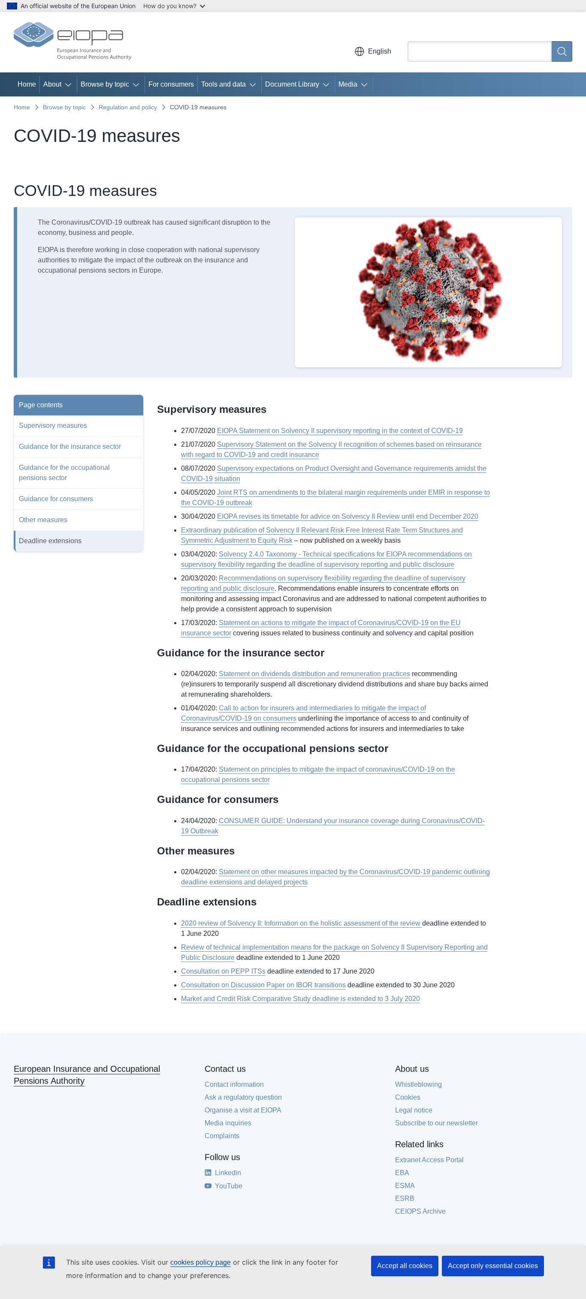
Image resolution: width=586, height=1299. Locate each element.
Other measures (43, 519)
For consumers (171, 84)
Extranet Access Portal (429, 1160)
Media (347, 84)
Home (27, 84)
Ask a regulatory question (243, 1097)
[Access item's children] (70, 84)
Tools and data (223, 84)
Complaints (222, 1136)
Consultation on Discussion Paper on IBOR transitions (263, 985)
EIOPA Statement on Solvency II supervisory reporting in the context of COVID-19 (340, 430)
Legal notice (413, 1110)
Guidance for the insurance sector (70, 446)
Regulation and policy (128, 107)
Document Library (292, 84)
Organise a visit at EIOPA (243, 1110)
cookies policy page (200, 1262)
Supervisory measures (53, 425)
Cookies (407, 1097)
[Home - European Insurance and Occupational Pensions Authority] (72, 42)
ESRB (404, 1198)
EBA (402, 1172)
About (52, 84)
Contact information (234, 1084)
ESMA (405, 1185)
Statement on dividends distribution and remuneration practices (314, 673)
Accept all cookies (404, 1265)
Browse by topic (105, 84)
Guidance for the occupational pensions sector (64, 472)
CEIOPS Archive (420, 1211)
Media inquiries (228, 1123)
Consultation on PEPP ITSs (223, 971)
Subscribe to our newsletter (436, 1123)
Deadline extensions (50, 540)
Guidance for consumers (56, 498)
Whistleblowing (418, 1084)
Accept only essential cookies (493, 1265)
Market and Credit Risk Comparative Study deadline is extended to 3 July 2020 (300, 998)
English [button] (379, 51)
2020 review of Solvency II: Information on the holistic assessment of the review (301, 923)
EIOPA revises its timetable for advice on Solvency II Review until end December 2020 (347, 516)
